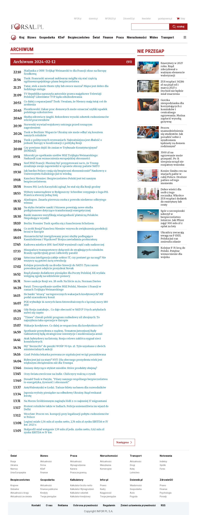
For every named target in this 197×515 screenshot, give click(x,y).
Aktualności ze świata (21, 496)
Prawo (103, 485)
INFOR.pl (77, 18)
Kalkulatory (76, 479)
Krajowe (14, 485)
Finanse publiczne (49, 489)
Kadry (103, 489)
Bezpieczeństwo (20, 479)
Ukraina (14, 465)
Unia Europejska (18, 472)
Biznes (44, 455)
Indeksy (163, 461)
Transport (136, 455)
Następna (122, 442)
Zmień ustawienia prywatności (138, 505)
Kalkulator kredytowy (80, 496)
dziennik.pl (93, 18)
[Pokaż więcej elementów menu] (184, 37)
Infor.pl (104, 479)
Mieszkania (105, 465)
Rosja (13, 461)
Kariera (73, 469)
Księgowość (105, 493)
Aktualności (46, 461)
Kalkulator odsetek (79, 493)
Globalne (14, 489)
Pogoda (133, 496)
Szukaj (180, 26)
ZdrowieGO (166, 479)
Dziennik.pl (136, 479)
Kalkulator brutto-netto (81, 485)
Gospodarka (47, 479)
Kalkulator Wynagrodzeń (82, 489)
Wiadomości (136, 485)
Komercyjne (106, 469)
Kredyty (44, 493)
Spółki (163, 465)
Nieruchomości (109, 455)
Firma (43, 465)
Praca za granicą (78, 472)
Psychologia (165, 493)
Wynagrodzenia (77, 465)
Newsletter (146, 18)
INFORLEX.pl (110, 18)
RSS (163, 505)
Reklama (63, 505)
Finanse (44, 472)
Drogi (132, 465)
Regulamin (109, 505)
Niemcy (14, 469)
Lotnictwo (134, 472)
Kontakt (36, 505)
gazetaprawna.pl (165, 18)
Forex (162, 469)
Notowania (166, 455)
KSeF (42, 469)
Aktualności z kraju (19, 493)
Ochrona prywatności (85, 505)
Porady (163, 496)
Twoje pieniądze (48, 496)
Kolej (132, 469)
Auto (132, 493)
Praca (73, 455)
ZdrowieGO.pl (129, 18)
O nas (49, 505)
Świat (13, 455)
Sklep (182, 18)
